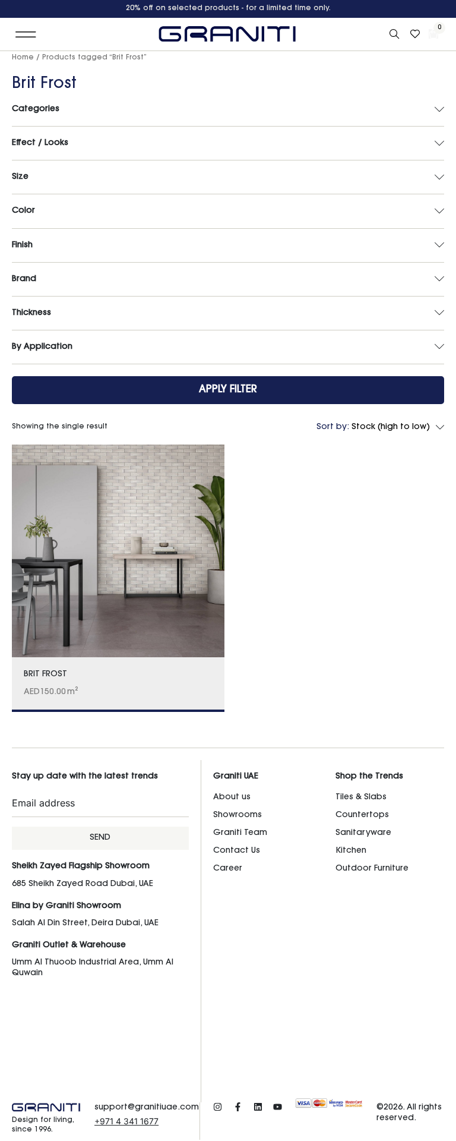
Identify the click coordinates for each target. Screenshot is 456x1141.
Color (23, 211)
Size (20, 177)
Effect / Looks (40, 143)
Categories (35, 109)
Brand (24, 279)
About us (232, 797)
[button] (26, 34)
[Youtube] (277, 1106)
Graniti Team (240, 833)
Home (23, 57)
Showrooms (237, 815)
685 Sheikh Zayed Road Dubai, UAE (82, 884)
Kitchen (350, 851)
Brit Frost (45, 674)
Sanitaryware (363, 833)
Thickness (31, 313)
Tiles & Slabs (361, 797)
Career (227, 869)
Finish (22, 245)
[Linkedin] (258, 1106)
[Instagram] (217, 1106)
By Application (42, 347)
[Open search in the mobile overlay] (395, 34)
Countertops (362, 815)
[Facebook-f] (237, 1106)
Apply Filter (228, 389)
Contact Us (236, 851)
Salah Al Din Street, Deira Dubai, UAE (85, 923)
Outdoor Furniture (371, 869)
